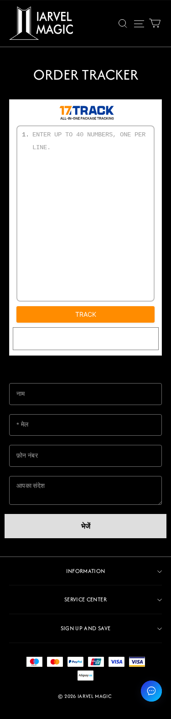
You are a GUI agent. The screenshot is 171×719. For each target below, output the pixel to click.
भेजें (85, 526)
